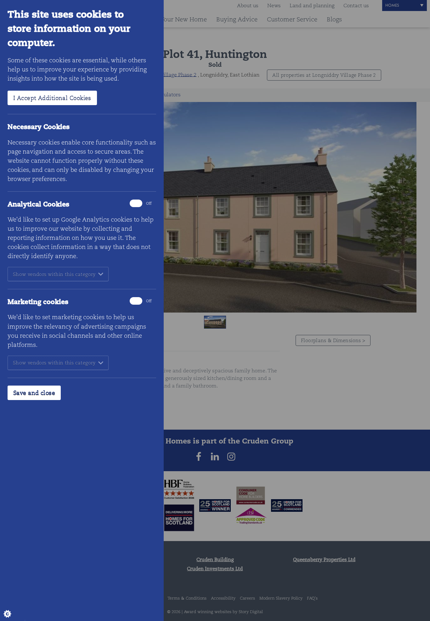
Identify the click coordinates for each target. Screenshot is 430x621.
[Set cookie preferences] (12, 608)
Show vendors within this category (54, 274)
